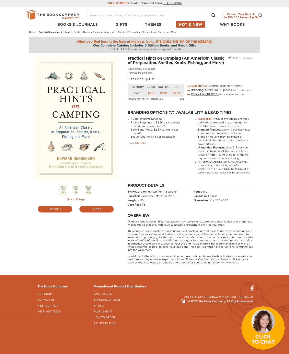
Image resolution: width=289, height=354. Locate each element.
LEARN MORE (172, 3)
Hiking (67, 32)
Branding (55, 209)
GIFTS (121, 24)
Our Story (45, 294)
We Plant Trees (49, 311)
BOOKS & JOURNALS (77, 24)
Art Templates (104, 323)
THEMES (153, 24)
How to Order (104, 317)
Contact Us (45, 300)
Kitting (96, 209)
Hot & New (190, 24)
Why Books (232, 24)
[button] (263, 328)
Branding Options (107, 300)
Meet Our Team (48, 306)
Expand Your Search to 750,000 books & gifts (241, 16)
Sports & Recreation (49, 32)
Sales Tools (103, 294)
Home (32, 32)
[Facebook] (252, 288)
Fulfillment (103, 311)
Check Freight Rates (205, 94)
